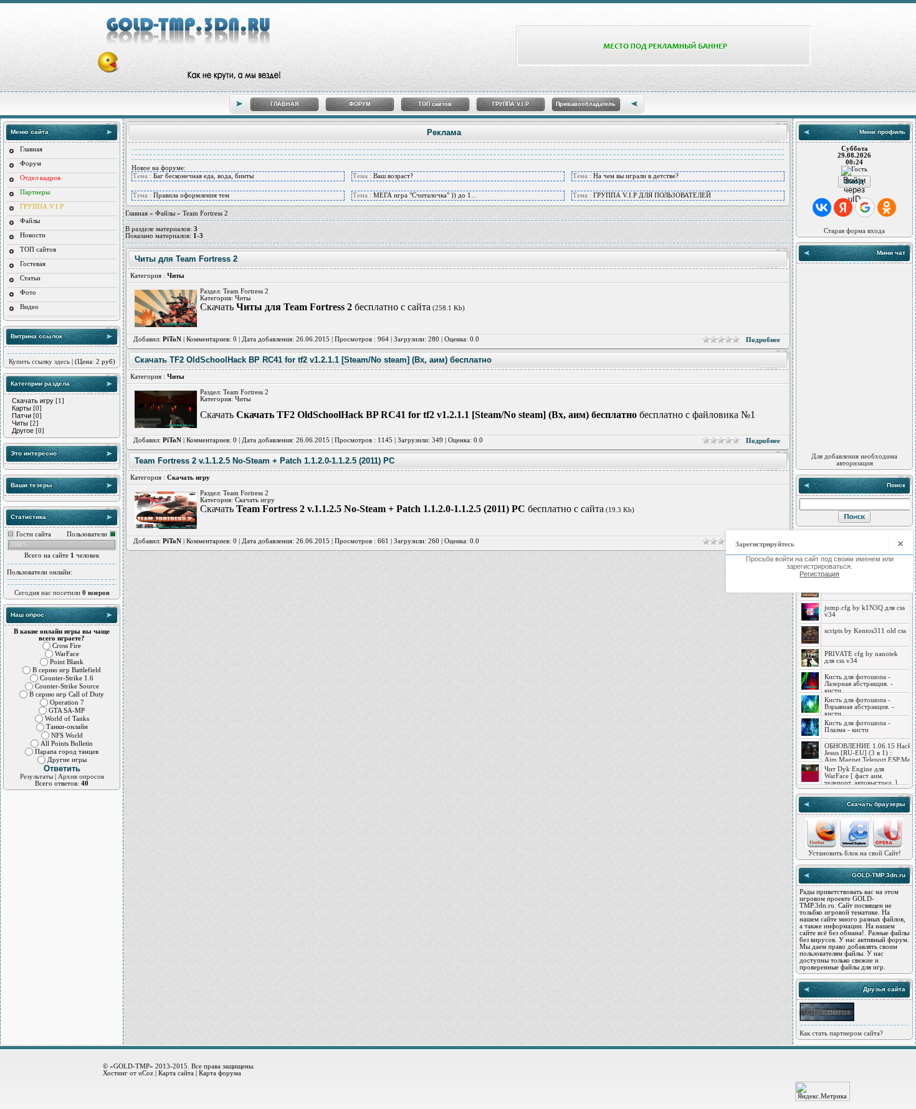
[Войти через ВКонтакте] (822, 207)
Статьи (30, 278)
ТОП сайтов (435, 104)
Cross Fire (66, 645)
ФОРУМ (360, 104)
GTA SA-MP (67, 710)
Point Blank (66, 662)
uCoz (145, 1073)
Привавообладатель (586, 104)
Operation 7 (67, 702)
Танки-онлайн (67, 727)
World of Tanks (67, 718)
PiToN (172, 339)
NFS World (67, 735)
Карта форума (220, 1073)
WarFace (67, 653)
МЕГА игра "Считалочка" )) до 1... (425, 195)
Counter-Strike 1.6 (66, 678)
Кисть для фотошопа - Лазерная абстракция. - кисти (858, 683)
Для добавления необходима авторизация (854, 460)
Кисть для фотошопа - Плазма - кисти (857, 726)
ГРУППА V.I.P (510, 104)
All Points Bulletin (67, 743)
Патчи (21, 415)
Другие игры (67, 759)
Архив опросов (81, 776)
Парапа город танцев (66, 751)
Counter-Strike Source (67, 686)
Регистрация (819, 574)
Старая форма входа (854, 230)
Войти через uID (854, 182)
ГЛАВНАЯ (284, 104)
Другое (23, 430)
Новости (32, 235)
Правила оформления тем (191, 195)
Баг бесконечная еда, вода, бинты (203, 176)
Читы (20, 423)
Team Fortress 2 (246, 291)
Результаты (36, 776)
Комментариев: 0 (211, 339)
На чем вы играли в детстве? (636, 176)
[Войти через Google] (865, 207)
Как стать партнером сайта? (841, 1033)
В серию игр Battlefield (66, 670)
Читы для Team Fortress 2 (186, 259)
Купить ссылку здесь (39, 361)
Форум (30, 163)
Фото (28, 292)
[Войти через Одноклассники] (886, 207)
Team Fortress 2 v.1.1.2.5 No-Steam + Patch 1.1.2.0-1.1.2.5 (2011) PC (264, 460)
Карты (21, 408)
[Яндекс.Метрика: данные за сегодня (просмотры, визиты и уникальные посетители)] (822, 1091)
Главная (31, 149)
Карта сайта (176, 1073)
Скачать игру (33, 400)
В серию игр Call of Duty (66, 694)
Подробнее (763, 339)
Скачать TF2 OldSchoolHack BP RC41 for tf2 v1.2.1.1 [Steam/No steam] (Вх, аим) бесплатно (313, 359)
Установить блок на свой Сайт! (854, 853)
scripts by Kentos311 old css (865, 630)
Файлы (30, 220)
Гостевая (32, 263)
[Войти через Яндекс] (843, 207)
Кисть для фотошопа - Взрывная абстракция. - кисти (859, 707)
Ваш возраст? (393, 176)
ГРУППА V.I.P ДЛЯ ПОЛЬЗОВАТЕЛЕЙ (652, 195)
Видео (29, 306)
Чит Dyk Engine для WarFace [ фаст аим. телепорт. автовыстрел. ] (860, 776)
